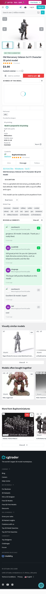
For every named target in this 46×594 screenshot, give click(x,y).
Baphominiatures (19, 154)
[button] (38, 12)
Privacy (20, 577)
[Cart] (25, 7)
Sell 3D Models (7, 512)
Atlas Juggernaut (8, 397)
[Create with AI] (21, 7)
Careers (4, 477)
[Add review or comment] (42, 220)
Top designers (7, 540)
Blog (3, 473)
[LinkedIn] (3, 584)
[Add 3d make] (42, 81)
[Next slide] (41, 29)
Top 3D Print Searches (9, 532)
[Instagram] (12, 584)
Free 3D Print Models (9, 504)
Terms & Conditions (9, 577)
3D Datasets (6, 493)
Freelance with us (8, 524)
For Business (6, 489)
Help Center (6, 481)
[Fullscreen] (4, 19)
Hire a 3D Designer (8, 497)
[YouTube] (8, 584)
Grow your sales (7, 516)
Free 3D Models (7, 501)
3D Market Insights (8, 520)
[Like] (9, 108)
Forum (4, 547)
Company (5, 469)
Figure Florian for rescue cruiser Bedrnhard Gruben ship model (21, 356)
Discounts (5, 508)
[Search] (43, 12)
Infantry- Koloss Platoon (10, 438)
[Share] (37, 108)
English (28, 577)
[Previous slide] (4, 29)
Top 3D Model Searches (10, 528)
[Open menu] (3, 7)
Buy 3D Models (7, 485)
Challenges (6, 543)
